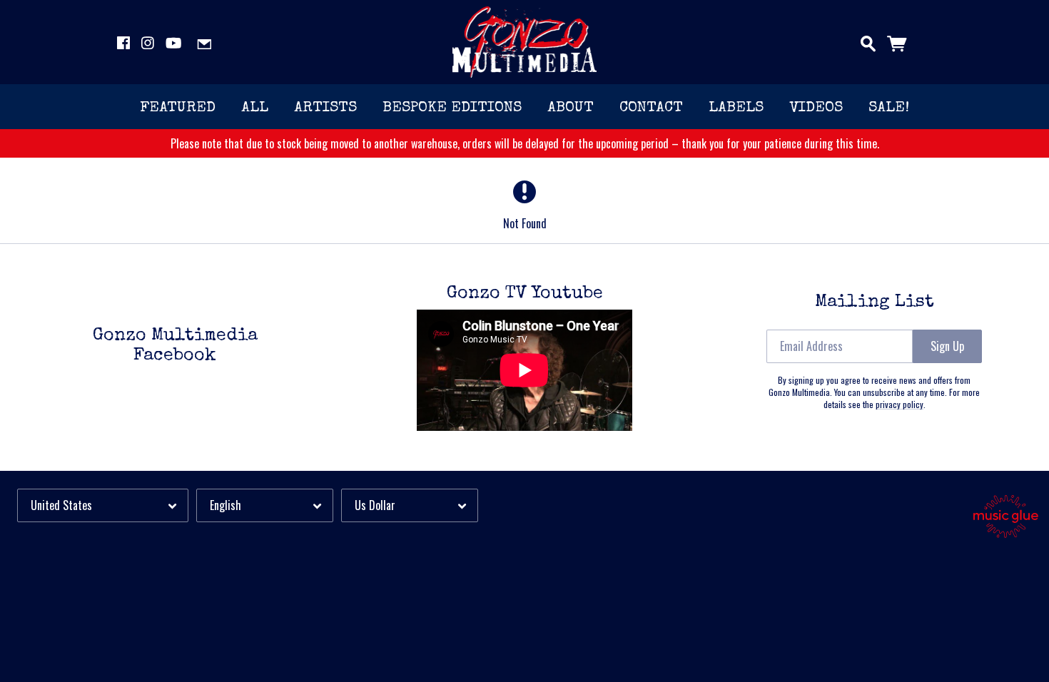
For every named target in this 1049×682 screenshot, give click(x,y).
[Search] (868, 41)
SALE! (888, 108)
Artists (325, 108)
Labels (736, 108)
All (254, 108)
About (570, 108)
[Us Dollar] (409, 505)
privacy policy (899, 404)
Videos (816, 108)
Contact (651, 108)
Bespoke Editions (452, 108)
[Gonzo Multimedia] (524, 42)
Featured (178, 108)
